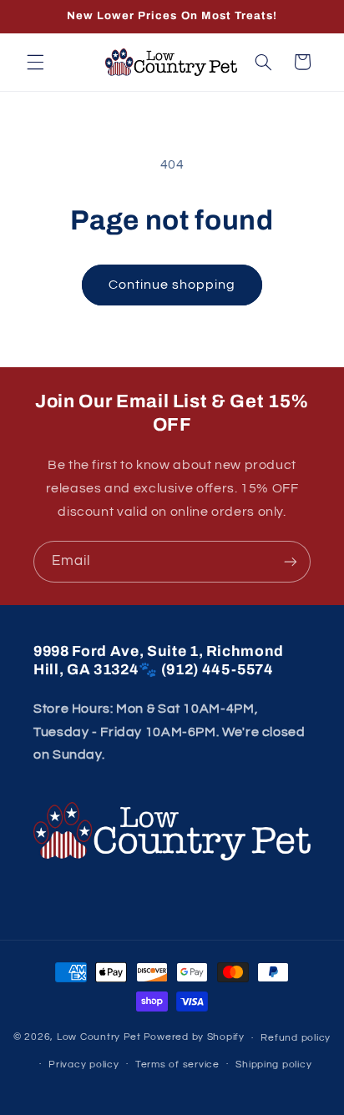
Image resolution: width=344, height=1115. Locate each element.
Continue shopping (172, 284)
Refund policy (296, 1037)
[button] (35, 62)
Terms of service (177, 1064)
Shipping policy (273, 1064)
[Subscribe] (290, 561)
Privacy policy (83, 1064)
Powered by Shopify (194, 1037)
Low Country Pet (99, 1037)
